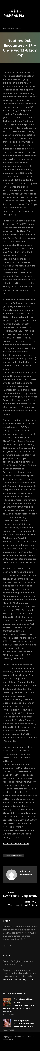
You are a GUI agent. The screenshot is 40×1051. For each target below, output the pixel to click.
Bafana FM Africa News (13, 855)
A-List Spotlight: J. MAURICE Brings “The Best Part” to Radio (24, 1023)
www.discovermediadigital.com (18, 979)
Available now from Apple (16, 843)
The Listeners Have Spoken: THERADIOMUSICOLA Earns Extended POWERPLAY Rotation (18, 1005)
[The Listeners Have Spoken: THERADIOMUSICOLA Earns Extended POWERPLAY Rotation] (7, 1002)
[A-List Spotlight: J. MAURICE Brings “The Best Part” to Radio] (7, 1023)
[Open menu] (34, 16)
